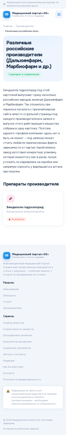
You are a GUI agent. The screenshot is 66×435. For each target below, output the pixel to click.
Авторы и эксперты (14, 354)
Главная (7, 26)
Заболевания (11, 289)
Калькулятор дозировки (17, 341)
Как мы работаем (13, 366)
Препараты (9, 295)
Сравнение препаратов (17, 347)
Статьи (7, 301)
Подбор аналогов (13, 322)
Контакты (8, 373)
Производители (25, 26)
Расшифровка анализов (17, 335)
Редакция (8, 360)
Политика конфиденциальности (22, 379)
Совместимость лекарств (18, 329)
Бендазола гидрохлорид (25, 207)
